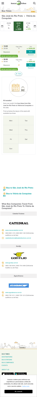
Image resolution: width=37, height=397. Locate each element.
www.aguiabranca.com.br (13, 292)
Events (5, 365)
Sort (19, 74)
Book (30, 52)
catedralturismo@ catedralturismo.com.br (18, 238)
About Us (5, 370)
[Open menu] (2, 3)
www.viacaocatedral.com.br (14, 230)
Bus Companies (8, 362)
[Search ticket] (34, 3)
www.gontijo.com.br (11, 263)
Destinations (7, 357)
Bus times (6, 354)
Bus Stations (7, 360)
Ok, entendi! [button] (18, 391)
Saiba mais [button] (25, 386)
